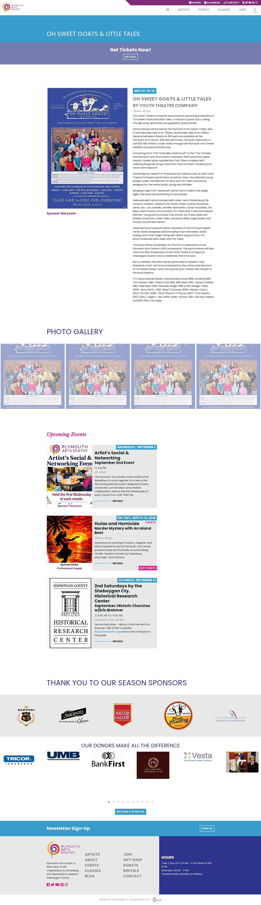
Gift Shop (132, 859)
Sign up (207, 828)
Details (130, 57)
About (91, 859)
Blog (90, 876)
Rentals (131, 870)
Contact (232, 2)
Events (203, 10)
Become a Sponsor (130, 811)
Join (242, 10)
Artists (184, 10)
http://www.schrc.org (107, 631)
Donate (130, 865)
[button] (108, 802)
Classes (224, 10)
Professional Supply (69, 568)
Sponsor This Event (69, 506)
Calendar (213, 2)
